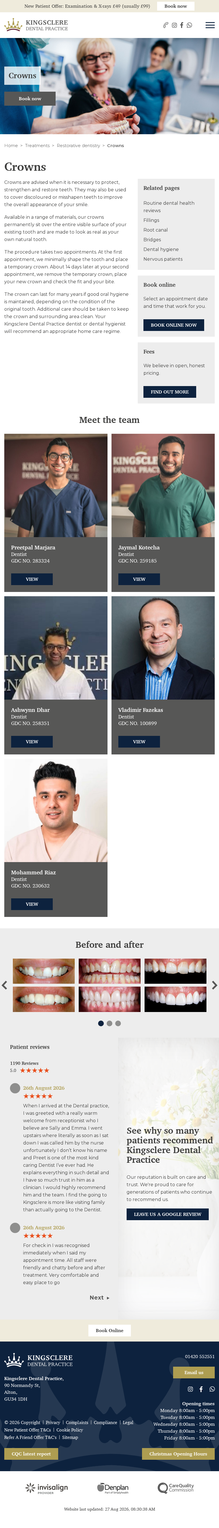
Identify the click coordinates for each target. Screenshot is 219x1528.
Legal (128, 1422)
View (32, 579)
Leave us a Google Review (167, 1214)
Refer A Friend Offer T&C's (30, 1437)
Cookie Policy (69, 1430)
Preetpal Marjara (33, 547)
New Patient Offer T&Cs (27, 1430)
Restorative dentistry (78, 145)
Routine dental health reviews (168, 206)
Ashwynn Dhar (30, 710)
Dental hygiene (161, 249)
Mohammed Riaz (33, 872)
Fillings (151, 220)
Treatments (37, 145)
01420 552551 (200, 1356)
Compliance (105, 1422)
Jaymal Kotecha (139, 547)
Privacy (53, 1422)
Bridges (152, 239)
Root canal (155, 230)
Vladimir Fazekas (140, 710)
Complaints (77, 1422)
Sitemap (70, 1437)
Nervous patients (162, 259)
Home (11, 145)
